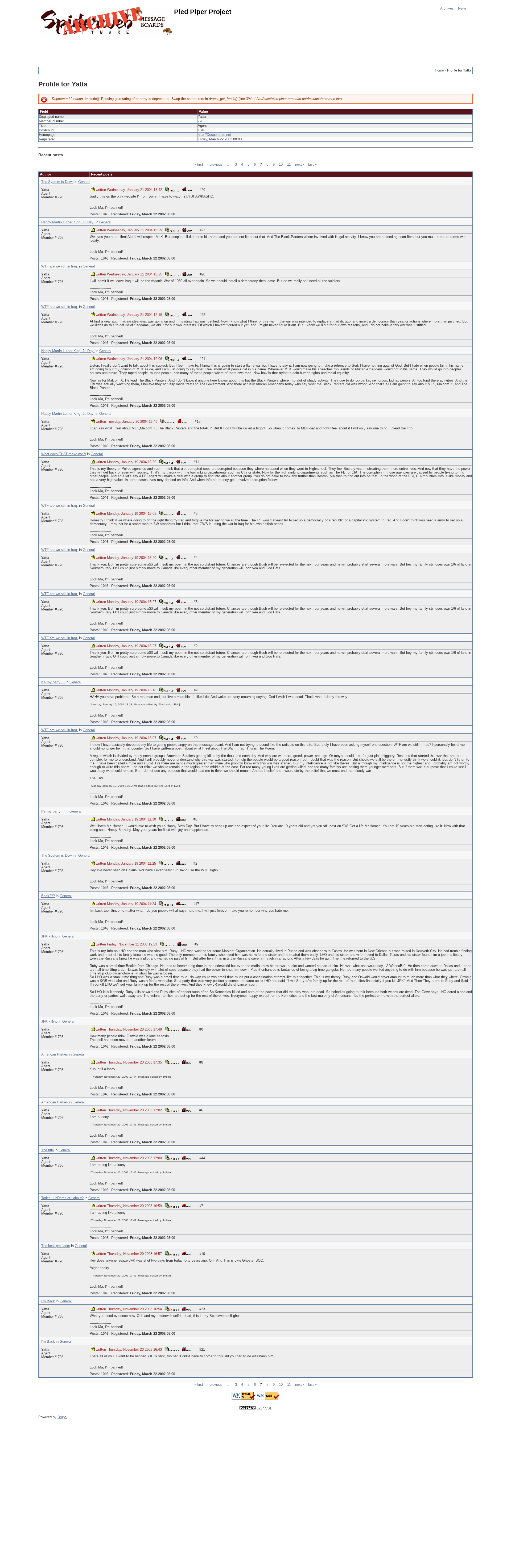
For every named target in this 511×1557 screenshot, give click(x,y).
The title (47, 1150)
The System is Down (57, 182)
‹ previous (214, 164)
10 (281, 164)
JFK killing (49, 936)
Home (439, 70)
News (462, 8)
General (84, 182)
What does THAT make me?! (63, 454)
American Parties (54, 1054)
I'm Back (48, 1301)
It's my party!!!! (53, 682)
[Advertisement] (135, 49)
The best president (55, 1246)
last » (312, 164)
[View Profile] (171, 189)
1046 (104, 214)
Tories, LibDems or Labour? (62, 1198)
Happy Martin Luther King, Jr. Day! (67, 222)
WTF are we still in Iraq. (59, 266)
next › (299, 164)
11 (289, 164)
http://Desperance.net (214, 135)
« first (198, 164)
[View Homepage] (186, 189)
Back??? (48, 896)
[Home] (107, 22)
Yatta (45, 190)
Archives (447, 8)
